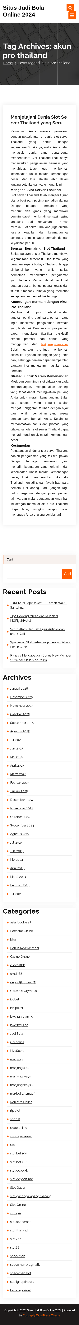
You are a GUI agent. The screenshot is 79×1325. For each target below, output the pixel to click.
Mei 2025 (16, 757)
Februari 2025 (19, 782)
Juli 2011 (16, 894)
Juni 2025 (16, 748)
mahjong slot (19, 1068)
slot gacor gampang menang (31, 1196)
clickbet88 (17, 965)
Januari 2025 (19, 791)
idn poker (16, 1008)
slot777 (15, 1239)
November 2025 (21, 705)
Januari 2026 (19, 688)
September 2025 (22, 723)
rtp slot (15, 1110)
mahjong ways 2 (21, 1085)
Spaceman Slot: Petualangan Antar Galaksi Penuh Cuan (40, 645)
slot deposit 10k (21, 1179)
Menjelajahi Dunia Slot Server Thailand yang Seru (39, 119)
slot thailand (19, 1230)
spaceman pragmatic (25, 1264)
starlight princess (22, 1282)
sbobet (15, 1119)
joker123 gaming (21, 1016)
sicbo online (18, 1128)
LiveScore (17, 1051)
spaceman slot (20, 1273)
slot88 (14, 1247)
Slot (13, 1145)
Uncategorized (23, 64)
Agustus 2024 (20, 834)
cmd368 (16, 974)
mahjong (16, 1059)
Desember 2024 (21, 800)
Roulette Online (21, 1102)
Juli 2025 (16, 740)
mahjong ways (20, 1076)
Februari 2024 (20, 885)
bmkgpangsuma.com (54, 344)
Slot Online (18, 1205)
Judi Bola (16, 1033)
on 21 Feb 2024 (24, 59)
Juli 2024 (16, 842)
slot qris (15, 1213)
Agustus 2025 (20, 731)
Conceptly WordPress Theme (41, 1315)
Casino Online (20, 956)
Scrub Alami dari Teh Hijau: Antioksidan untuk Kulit (37, 631)
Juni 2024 (17, 851)
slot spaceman (20, 1222)
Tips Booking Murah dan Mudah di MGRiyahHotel (34, 618)
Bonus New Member (24, 948)
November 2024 (21, 808)
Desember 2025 (21, 697)
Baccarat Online (21, 931)
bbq (13, 939)
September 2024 (22, 825)
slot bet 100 (18, 1153)
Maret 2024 (18, 877)
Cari (10, 559)
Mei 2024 (16, 859)
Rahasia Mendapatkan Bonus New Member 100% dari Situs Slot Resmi (40, 658)
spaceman (17, 1256)
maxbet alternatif (22, 1093)
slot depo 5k (19, 1170)
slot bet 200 (18, 1162)
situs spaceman (21, 1136)
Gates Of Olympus (23, 991)
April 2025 (17, 765)
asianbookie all (20, 922)
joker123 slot (19, 1025)
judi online (17, 1042)
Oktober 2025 (20, 714)
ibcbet (14, 999)
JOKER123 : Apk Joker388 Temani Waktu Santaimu (38, 605)
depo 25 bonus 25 (23, 982)
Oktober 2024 (20, 817)
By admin (46, 59)
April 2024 (17, 868)
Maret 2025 (18, 774)
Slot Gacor (17, 1187)
